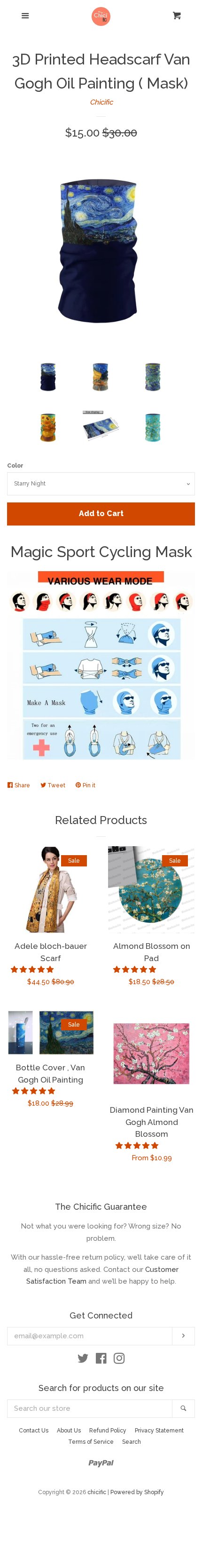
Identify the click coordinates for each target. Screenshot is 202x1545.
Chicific (101, 102)
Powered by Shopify (137, 1492)
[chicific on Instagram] (119, 1360)
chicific (96, 1492)
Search (131, 1442)
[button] (33, 969)
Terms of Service (91, 1442)
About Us (69, 1430)
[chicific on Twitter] (83, 1360)
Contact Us (33, 1430)
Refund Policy (107, 1430)
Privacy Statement (159, 1430)
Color (15, 465)
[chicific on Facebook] (101, 1360)
